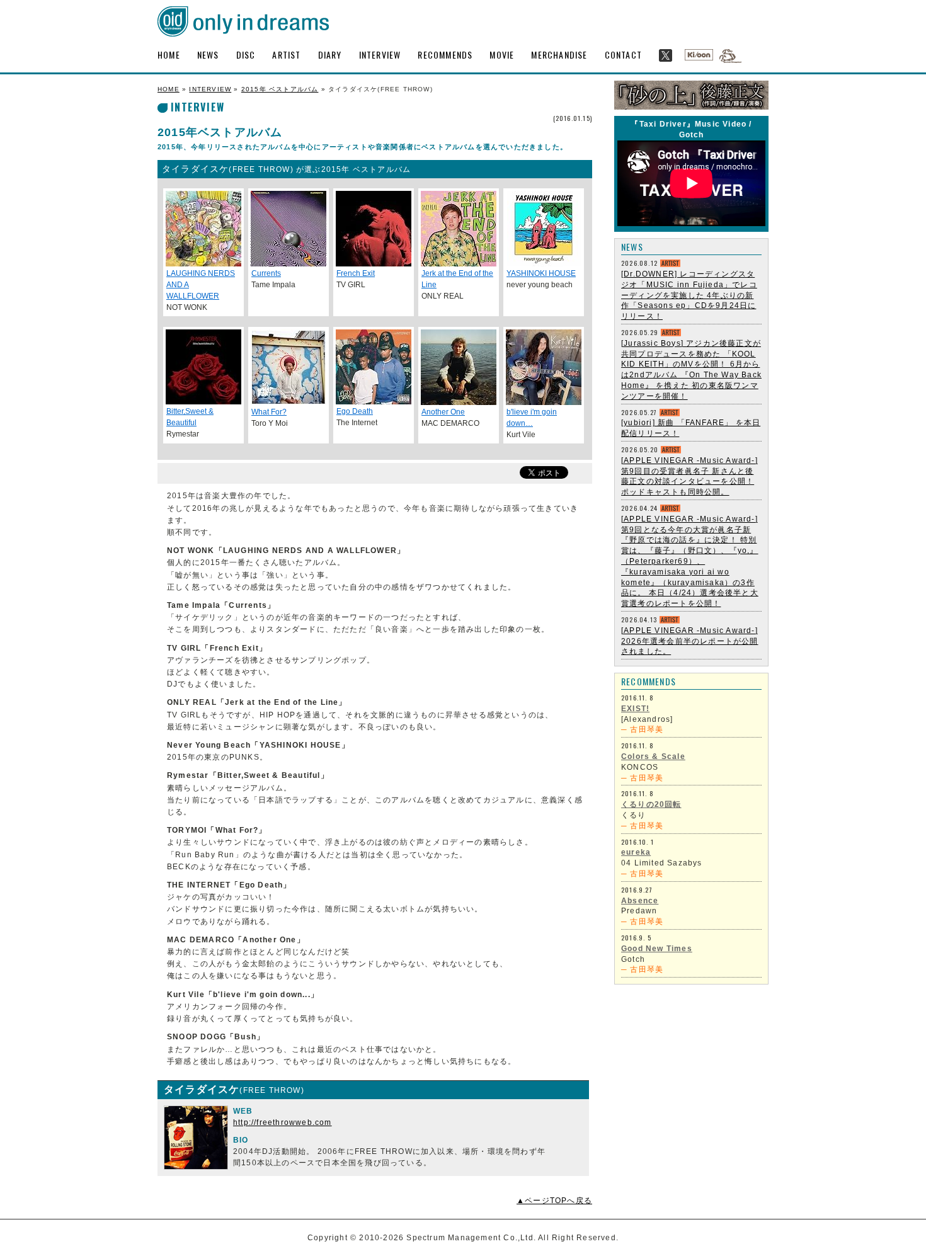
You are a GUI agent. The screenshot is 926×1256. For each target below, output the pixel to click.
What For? (269, 412)
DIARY (330, 54)
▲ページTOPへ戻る (554, 1200)
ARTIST (286, 54)
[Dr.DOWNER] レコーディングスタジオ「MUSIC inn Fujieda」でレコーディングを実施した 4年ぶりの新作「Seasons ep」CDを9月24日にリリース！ (689, 295)
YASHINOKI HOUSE (541, 273)
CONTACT (623, 54)
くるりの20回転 (651, 804)
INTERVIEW (380, 54)
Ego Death (354, 411)
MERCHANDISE (559, 54)
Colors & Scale (653, 756)
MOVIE (501, 54)
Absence (639, 900)
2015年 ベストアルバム (280, 89)
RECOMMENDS (445, 54)
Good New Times (656, 948)
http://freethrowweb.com (282, 1122)
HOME (168, 54)
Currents (266, 273)
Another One (443, 412)
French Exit (355, 273)
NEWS (208, 54)
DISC (246, 54)
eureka (636, 852)
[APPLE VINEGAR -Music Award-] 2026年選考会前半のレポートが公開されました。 (689, 641)
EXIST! (635, 708)
